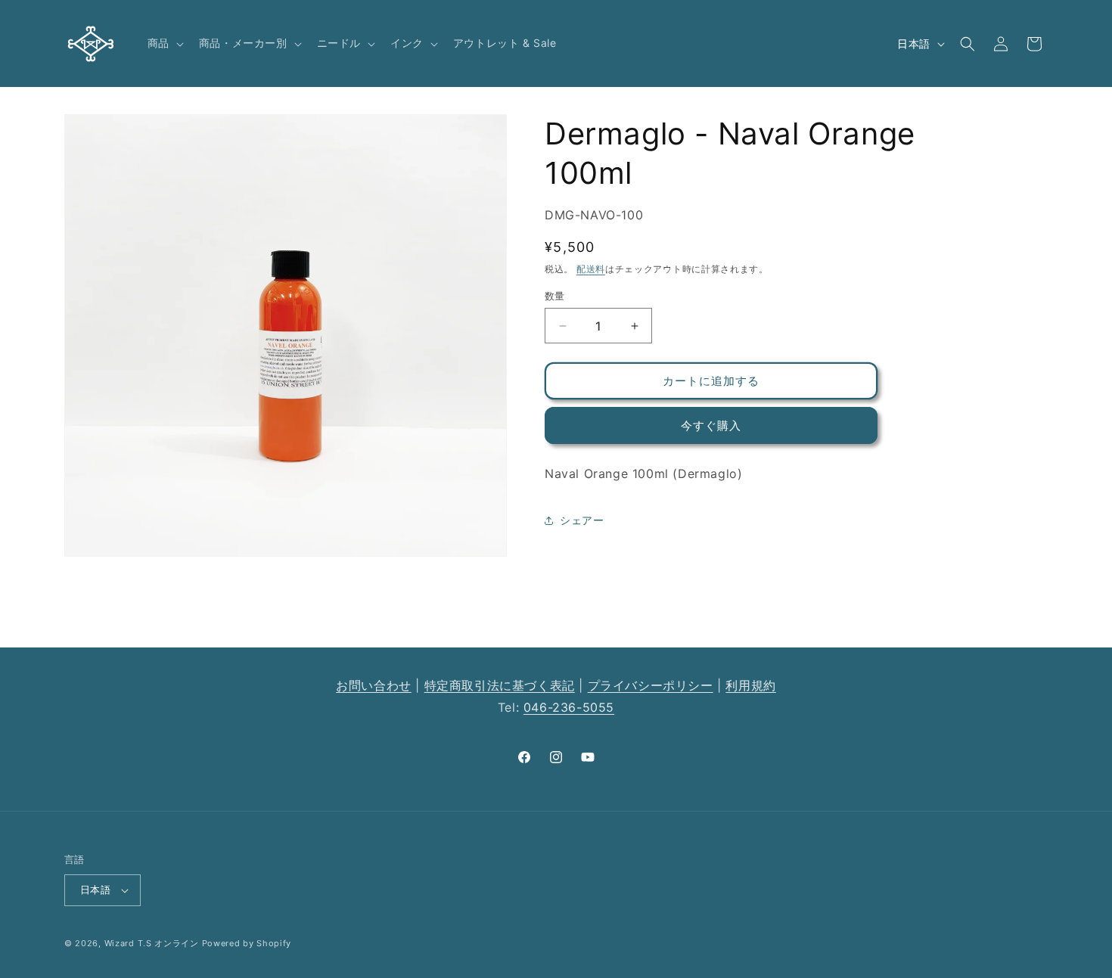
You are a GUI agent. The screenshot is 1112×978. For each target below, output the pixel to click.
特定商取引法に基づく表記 (499, 685)
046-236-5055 (568, 707)
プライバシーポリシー (650, 685)
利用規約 (750, 685)
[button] (164, 43)
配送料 (590, 269)
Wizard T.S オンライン (151, 943)
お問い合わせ (374, 685)
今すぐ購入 (711, 425)
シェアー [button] (582, 520)
